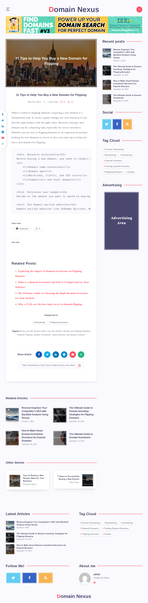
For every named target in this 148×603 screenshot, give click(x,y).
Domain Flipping (25, 335)
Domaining (40, 322)
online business (58, 335)
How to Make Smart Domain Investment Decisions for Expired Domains (33, 435)
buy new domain (54, 331)
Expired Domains (113, 160)
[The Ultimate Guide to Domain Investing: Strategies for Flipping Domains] (106, 70)
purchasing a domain (76, 335)
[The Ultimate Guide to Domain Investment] (106, 98)
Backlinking (110, 155)
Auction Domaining (114, 149)
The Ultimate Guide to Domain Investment (81, 436)
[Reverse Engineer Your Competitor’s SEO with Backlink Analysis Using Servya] (106, 53)
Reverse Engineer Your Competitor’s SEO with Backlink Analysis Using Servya (35, 413)
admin (97, 574)
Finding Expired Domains (117, 166)
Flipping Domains (59, 322)
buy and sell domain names (34, 331)
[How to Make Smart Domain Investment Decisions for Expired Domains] (106, 84)
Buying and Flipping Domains (76, 331)
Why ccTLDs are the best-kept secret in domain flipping (50, 304)
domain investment (42, 335)
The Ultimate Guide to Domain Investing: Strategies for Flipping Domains (81, 413)
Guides (131, 172)
